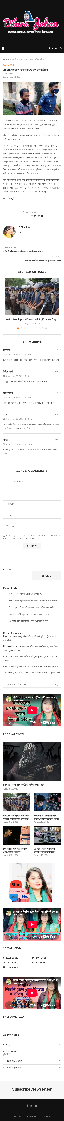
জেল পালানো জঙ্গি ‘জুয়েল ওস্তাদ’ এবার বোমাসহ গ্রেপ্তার (29, 614)
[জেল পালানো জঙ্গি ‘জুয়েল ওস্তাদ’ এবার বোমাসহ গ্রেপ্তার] (16, 835)
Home (6, 59)
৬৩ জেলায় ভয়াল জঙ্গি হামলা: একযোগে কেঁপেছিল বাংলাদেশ (29, 621)
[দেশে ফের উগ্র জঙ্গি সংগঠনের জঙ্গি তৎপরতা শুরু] (32, 761)
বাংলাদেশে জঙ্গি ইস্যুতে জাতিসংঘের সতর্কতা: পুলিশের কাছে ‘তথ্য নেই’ (33, 600)
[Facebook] (49, 48)
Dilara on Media (33, 1061)
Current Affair (8, 65)
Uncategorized (33, 1067)
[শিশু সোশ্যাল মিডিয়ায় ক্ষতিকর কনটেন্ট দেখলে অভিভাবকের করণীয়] (47, 802)
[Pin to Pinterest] (39, 215)
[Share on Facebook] (32, 215)
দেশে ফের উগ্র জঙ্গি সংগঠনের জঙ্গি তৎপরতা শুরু (25, 593)
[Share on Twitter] (35, 215)
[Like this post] (26, 215)
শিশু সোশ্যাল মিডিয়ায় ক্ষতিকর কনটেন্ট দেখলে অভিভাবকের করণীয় (31, 607)
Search (7, 569)
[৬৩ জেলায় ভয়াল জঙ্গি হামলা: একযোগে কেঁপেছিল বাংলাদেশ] (47, 835)
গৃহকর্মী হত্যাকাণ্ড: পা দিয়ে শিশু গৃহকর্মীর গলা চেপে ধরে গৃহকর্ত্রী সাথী (35, 666)
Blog (33, 1044)
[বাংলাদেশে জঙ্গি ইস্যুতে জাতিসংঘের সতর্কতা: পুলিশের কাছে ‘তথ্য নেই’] (32, 296)
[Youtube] (56, 48)
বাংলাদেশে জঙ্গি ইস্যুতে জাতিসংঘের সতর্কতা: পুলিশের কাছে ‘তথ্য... (32, 319)
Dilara (15, 74)
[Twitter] (53, 48)
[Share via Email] (42, 215)
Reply (58, 350)
